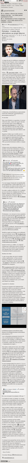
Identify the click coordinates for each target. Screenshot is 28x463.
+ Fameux (17, 5)
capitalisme (5, 35)
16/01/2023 (15, 160)
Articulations (15, 3)
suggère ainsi (18, 429)
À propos (11, 7)
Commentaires (4, 7)
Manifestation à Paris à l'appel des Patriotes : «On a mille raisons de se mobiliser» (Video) (13, 20)
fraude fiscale (12, 35)
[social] (16, 35)
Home (2, 3)
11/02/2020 (21, 389)
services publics (5, 36)
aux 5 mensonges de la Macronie (12, 124)
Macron (5, 40)
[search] (10, 1)
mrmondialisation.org (14, 24)
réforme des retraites (7, 39)
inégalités (4, 37)
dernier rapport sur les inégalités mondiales (12, 152)
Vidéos (21, 5)
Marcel (6, 202)
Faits (5, 3)
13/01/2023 (12, 202)
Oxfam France (7, 160)
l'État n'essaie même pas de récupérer (12, 241)
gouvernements (9, 11)
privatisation (12, 36)
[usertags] (18, 35)
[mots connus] (21, 35)
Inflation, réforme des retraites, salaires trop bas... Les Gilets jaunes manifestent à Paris (12, 15)
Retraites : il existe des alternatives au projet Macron (13, 32)
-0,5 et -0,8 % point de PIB (14, 138)
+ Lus (12, 5)
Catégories (3, 5)
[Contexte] (20, 35)
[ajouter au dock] (23, 35)
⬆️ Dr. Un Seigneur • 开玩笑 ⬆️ (10, 389)
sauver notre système (13, 72)
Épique (20, 3)
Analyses (9, 3)
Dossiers (9, 5)
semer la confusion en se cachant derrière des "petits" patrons (13, 381)
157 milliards (6, 262)
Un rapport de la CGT (9, 267)
